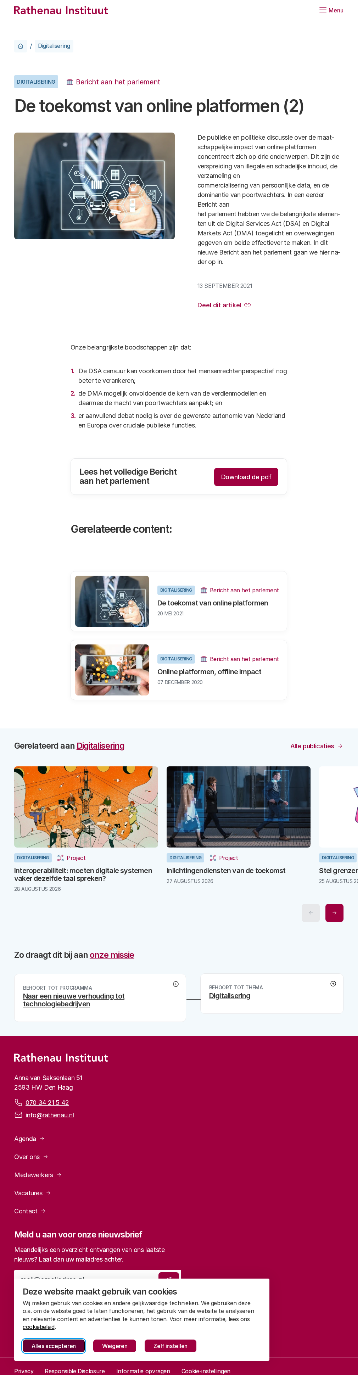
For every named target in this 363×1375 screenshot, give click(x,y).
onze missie (112, 953)
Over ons (27, 1155)
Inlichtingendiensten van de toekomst (223, 869)
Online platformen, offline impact (209, 671)
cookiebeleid (39, 1326)
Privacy (23, 1370)
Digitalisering (54, 45)
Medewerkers (33, 1173)
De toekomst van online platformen (212, 603)
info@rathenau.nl (50, 1113)
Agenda (25, 1137)
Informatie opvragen (143, 1370)
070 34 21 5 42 (47, 1101)
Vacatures (28, 1191)
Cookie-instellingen (206, 1370)
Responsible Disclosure (75, 1370)
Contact (25, 1209)
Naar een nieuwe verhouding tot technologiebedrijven (73, 998)
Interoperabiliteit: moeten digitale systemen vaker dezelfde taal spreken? (83, 873)
